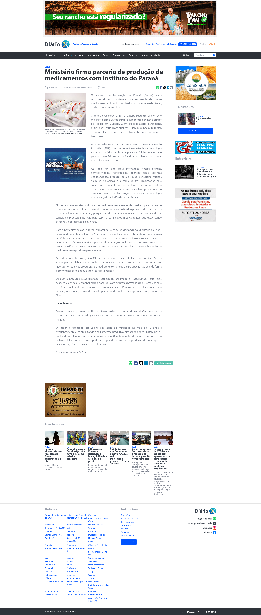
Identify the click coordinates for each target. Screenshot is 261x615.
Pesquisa (49, 561)
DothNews (211, 612)
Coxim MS (92, 532)
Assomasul (71, 545)
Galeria (91, 575)
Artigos (106, 55)
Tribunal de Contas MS (55, 528)
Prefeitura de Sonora (54, 549)
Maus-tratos (93, 582)
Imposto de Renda (96, 535)
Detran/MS (71, 532)
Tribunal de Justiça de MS (76, 596)
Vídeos (48, 578)
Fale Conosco (172, 44)
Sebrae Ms (49, 525)
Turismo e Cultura (96, 568)
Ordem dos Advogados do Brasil (55, 516)
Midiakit (124, 529)
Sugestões (150, 44)
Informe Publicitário (151, 55)
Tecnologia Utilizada (130, 519)
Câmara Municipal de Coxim (98, 520)
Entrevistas (133, 55)
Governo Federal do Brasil (76, 550)
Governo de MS (73, 591)
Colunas (92, 591)
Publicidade (160, 44)
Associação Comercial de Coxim (98, 599)
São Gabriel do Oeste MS (97, 553)
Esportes (70, 558)
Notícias (66, 55)
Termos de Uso (127, 522)
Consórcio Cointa (96, 558)
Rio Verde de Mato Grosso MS (75, 539)
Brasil (90, 542)
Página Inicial (51, 565)
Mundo (91, 549)
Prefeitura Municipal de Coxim (99, 586)
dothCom (191, 612)
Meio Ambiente (52, 591)
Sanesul (91, 528)
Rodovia (70, 535)
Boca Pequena (73, 578)
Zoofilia (48, 545)
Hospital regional (96, 565)
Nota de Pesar (94, 538)
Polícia (70, 565)
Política (70, 561)
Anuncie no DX (129, 542)
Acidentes (79, 55)
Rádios (186, 55)
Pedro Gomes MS (74, 525)
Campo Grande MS (53, 535)
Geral (47, 558)
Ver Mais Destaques (196, 131)
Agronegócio (94, 55)
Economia (49, 568)
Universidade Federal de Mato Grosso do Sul (77, 516)
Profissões (71, 568)
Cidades (48, 532)
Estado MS (49, 538)
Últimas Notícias (52, 55)
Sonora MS (93, 561)
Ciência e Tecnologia (97, 545)
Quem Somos (127, 515)
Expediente (126, 532)
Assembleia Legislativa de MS (77, 583)
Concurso (92, 515)
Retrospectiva (119, 55)
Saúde (91, 578)
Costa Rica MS (51, 595)
